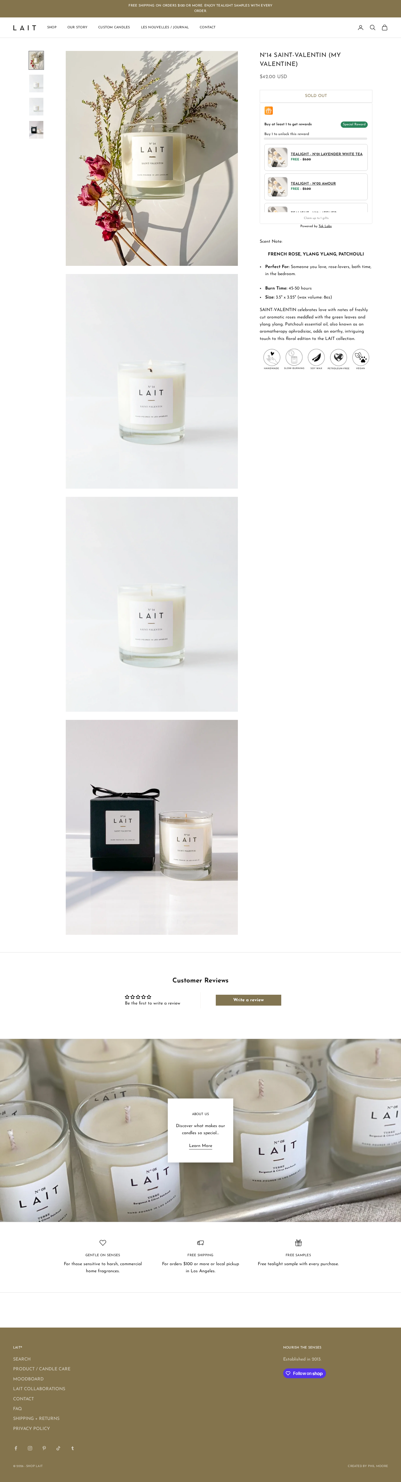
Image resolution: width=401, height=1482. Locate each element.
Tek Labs (325, 226)
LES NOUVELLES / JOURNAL (165, 27)
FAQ (17, 1409)
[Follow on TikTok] (58, 1448)
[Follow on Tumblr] (72, 1448)
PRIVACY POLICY (31, 1429)
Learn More (200, 1146)
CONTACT (208, 27)
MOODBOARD (28, 1379)
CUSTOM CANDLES (114, 27)
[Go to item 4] (36, 129)
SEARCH (22, 1359)
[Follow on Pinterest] (44, 1448)
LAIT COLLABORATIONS (39, 1389)
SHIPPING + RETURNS (36, 1419)
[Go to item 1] (36, 60)
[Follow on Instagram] (30, 1448)
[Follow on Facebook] (16, 1448)
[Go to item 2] (36, 83)
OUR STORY (77, 27)
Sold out (316, 96)
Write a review (248, 1000)
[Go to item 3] (36, 106)
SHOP (51, 27)
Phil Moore (378, 1466)
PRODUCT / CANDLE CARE (41, 1369)
